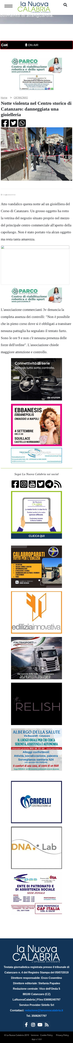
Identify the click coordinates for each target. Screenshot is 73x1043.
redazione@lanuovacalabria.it (44, 1010)
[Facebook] (26, 1025)
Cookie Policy (46, 1035)
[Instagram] (33, 1025)
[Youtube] (39, 1025)
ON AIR (32, 45)
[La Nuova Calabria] (34, 6)
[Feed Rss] (46, 1025)
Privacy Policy (62, 1035)
